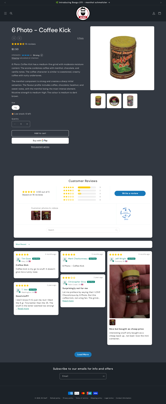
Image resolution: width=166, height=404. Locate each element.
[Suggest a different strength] (41, 55)
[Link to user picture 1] (129, 291)
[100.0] (125, 213)
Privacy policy (68, 398)
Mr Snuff (44, 398)
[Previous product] (14, 38)
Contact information (123, 398)
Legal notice (109, 398)
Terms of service (82, 398)
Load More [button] (83, 354)
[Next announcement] (161, 2)
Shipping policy (96, 398)
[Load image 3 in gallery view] (130, 101)
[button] (5, 13)
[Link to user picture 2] (112, 322)
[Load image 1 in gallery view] (98, 101)
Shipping (15, 58)
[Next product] (19, 38)
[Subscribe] (103, 376)
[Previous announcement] (5, 2)
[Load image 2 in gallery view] (114, 101)
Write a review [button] (130, 193)
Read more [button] (68, 300)
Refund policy (55, 398)
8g (15, 107)
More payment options (40, 147)
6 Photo (80, 38)
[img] (22, 254)
